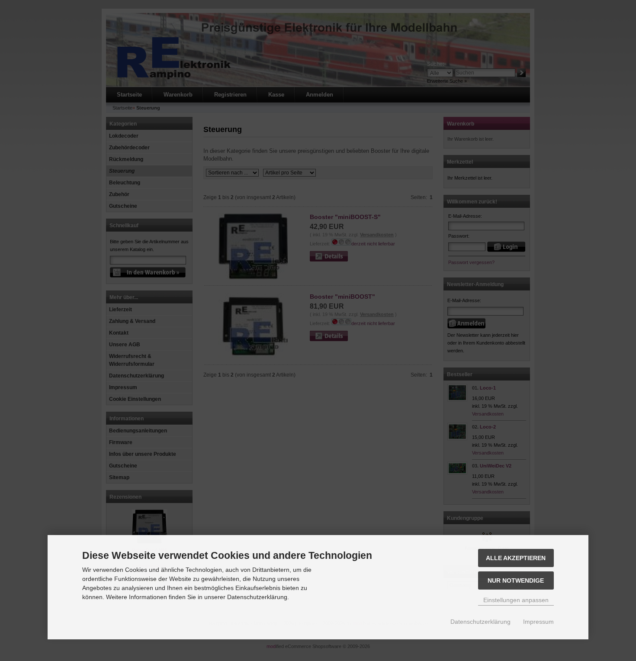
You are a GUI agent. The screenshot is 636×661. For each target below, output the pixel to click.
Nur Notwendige (516, 580)
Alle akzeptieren (516, 558)
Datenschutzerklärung (480, 621)
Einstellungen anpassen (516, 600)
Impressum (538, 621)
